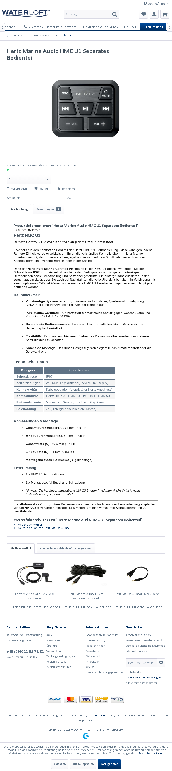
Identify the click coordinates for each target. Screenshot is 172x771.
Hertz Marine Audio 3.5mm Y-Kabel (137, 594)
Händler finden (95, 645)
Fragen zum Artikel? (30, 524)
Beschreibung (19, 209)
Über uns (52, 645)
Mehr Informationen (150, 753)
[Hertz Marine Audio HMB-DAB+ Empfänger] (34, 573)
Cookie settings (96, 640)
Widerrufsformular (58, 667)
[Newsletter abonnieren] (161, 662)
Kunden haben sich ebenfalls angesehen (65, 548)
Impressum (93, 661)
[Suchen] (114, 14)
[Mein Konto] (154, 14)
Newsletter (53, 640)
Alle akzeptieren (83, 764)
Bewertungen (48, 209)
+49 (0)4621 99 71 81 (25, 651)
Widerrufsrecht (56, 661)
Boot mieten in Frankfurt (102, 635)
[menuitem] (92, 14)
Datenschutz (94, 656)
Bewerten (68, 188)
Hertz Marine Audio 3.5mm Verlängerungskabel (86, 596)
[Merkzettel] (143, 14)
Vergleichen (19, 188)
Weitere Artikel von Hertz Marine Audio (43, 528)
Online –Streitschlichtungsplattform (104, 669)
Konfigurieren (109, 764)
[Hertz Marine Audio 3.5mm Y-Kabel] (137, 573)
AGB (49, 635)
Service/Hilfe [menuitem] (156, 3)
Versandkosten (98, 715)
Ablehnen (60, 764)
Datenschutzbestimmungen (143, 677)
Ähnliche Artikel (20, 548)
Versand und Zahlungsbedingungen (60, 653)
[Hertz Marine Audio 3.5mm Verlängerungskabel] (86, 573)
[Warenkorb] (164, 14)
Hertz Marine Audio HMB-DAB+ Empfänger (34, 596)
